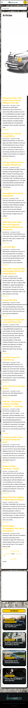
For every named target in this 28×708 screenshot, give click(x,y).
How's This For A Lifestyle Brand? (14, 387)
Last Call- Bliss (9, 247)
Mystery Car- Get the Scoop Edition (12, 134)
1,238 (4, 556)
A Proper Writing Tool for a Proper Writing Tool (13, 163)
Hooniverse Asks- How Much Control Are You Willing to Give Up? (12, 100)
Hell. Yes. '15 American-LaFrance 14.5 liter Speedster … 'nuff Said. (13, 404)
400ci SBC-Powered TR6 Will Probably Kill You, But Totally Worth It (13, 271)
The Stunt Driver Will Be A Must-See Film (13, 680)
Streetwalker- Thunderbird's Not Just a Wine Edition (13, 528)
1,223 (19, 554)
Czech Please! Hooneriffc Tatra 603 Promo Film (13, 320)
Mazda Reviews (10, 657)
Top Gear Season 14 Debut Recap (11, 358)
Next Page (14, 559)
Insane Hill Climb (10, 300)
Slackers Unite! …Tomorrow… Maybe (11, 467)
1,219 (6, 554)
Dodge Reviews (10, 619)
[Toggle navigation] (2, 2)
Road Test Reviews (11, 622)
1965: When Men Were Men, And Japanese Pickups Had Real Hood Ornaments (13, 226)
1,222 (16, 554)
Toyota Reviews (10, 639)
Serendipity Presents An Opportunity (13, 194)
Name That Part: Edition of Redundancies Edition (13, 498)
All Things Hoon (10, 675)
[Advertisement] (14, 586)
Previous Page (14, 551)
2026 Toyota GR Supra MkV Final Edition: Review (14, 644)
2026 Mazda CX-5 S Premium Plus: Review (12, 662)
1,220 (9, 554)
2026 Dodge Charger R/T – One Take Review (14, 626)
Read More (6, 129)
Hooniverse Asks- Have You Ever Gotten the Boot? (13, 439)
